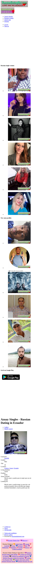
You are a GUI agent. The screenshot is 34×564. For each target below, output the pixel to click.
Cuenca (6, 468)
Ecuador (16, 468)
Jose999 (6, 458)
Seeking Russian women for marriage (13, 558)
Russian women (9, 18)
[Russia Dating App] (11, 380)
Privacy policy (8, 535)
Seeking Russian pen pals (25, 561)
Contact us (7, 526)
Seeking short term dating (22, 560)
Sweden (20, 547)
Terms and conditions (10, 533)
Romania (13, 547)
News (6, 528)
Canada (27, 544)
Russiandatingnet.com (18, 536)
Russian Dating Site (13, 540)
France (13, 546)
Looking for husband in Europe (20, 556)
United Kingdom (17, 549)
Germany (20, 546)
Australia (6, 546)
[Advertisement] (17, 46)
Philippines (5, 547)
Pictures (6, 21)
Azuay (11, 468)
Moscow (24, 540)
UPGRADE (7, 530)
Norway (27, 547)
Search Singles (8, 16)
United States (19, 544)
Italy (26, 546)
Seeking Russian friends (9, 561)
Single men (7, 20)
